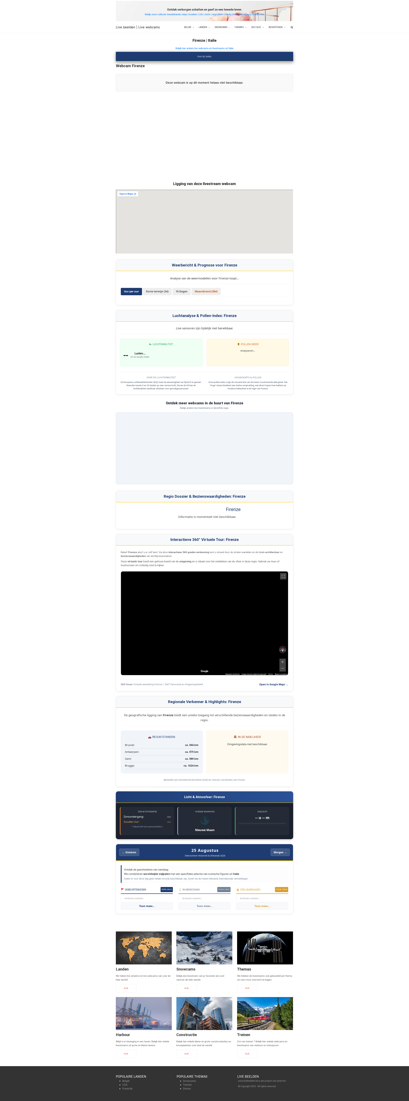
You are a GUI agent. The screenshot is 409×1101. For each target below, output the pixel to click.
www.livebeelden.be (248, 1081)
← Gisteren (129, 852)
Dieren (187, 1088)
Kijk (126, 988)
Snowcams (221, 27)
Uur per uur (131, 291)
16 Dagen (182, 291)
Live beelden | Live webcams (138, 27)
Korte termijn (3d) (157, 291)
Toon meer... (147, 906)
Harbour (123, 1035)
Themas (244, 969)
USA (124, 1084)
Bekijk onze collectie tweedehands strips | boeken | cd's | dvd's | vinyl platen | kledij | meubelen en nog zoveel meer (204, 14)
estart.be (281, 1081)
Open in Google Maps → (273, 684)
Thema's (239, 27)
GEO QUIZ (256, 27)
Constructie (186, 1035)
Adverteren (276, 27)
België (188, 27)
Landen (203, 27)
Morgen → (280, 852)
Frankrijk (127, 1088)
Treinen (243, 1035)
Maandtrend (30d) (206, 291)
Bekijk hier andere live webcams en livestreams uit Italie (204, 48)
